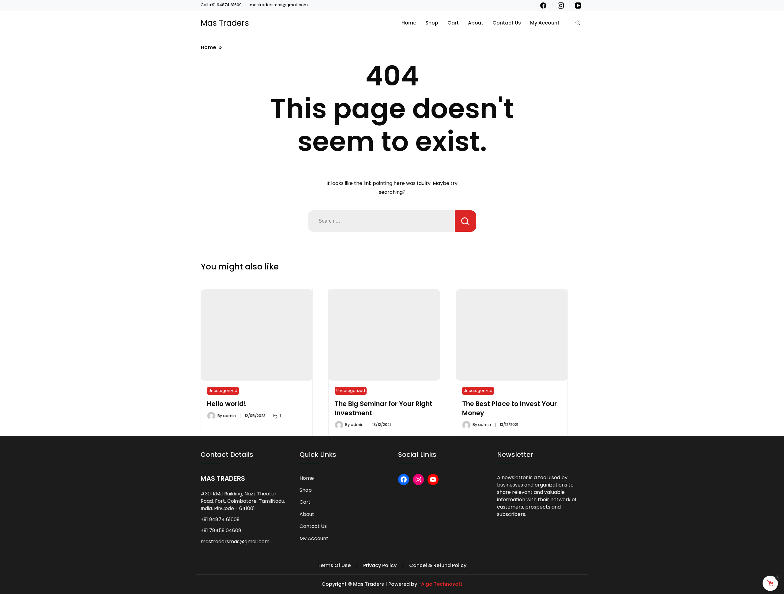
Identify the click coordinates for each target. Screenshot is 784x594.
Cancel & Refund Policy (437, 565)
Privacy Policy (380, 565)
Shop (431, 22)
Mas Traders (225, 22)
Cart (453, 22)
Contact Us (506, 22)
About (475, 22)
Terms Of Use (334, 565)
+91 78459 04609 (221, 530)
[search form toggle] (577, 23)
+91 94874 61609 (220, 519)
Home (408, 22)
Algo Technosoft (441, 584)
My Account (545, 22)
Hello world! (226, 403)
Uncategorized (223, 390)
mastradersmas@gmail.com (235, 541)
